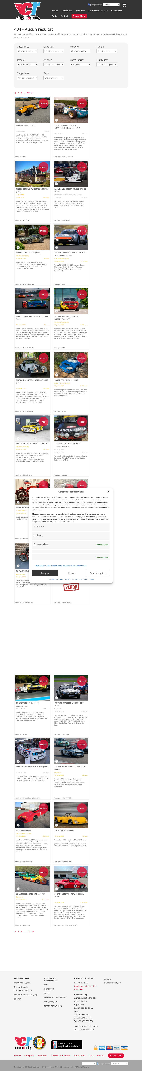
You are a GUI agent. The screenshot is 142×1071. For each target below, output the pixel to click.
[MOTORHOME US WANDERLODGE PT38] (32, 191)
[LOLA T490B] (32, 832)
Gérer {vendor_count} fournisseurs (48, 565)
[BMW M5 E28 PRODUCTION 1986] (32, 768)
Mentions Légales (22, 982)
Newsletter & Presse (98, 11)
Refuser (72, 573)
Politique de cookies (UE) (25, 994)
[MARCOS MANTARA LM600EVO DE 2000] (32, 318)
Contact (64, 16)
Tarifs (54, 16)
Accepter (45, 573)
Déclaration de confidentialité (75, 579)
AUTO (46, 984)
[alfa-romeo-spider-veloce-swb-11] (71, 191)
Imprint (91, 579)
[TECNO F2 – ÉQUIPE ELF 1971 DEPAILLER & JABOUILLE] (71, 127)
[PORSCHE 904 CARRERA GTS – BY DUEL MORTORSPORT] (71, 254)
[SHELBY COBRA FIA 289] (32, 254)
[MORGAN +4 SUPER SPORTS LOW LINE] (32, 382)
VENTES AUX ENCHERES (55, 997)
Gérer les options (98, 573)
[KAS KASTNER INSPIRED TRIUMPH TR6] (71, 768)
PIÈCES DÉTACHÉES (53, 1006)
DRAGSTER (49, 989)
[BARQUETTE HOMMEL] (71, 382)
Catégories (67, 11)
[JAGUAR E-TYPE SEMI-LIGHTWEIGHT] (71, 705)
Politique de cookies (55, 579)
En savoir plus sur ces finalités (74, 565)
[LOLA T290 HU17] (71, 832)
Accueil (55, 11)
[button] (108, 491)
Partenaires (116, 11)
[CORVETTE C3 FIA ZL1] (32, 705)
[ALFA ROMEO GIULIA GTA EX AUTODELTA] (71, 318)
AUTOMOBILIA (50, 1001)
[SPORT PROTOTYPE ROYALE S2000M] (71, 896)
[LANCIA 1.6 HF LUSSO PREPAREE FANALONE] (71, 445)
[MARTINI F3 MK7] (32, 127)
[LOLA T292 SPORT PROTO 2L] (32, 896)
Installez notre (68, 1045)
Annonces (80, 11)
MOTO (47, 993)
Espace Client (79, 16)
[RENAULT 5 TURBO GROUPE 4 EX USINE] (32, 445)
